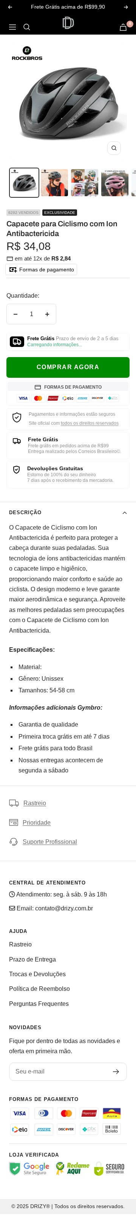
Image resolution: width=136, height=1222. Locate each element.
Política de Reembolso (39, 989)
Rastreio (34, 803)
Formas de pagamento (46, 270)
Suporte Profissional (50, 842)
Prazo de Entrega (32, 959)
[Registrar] (116, 1071)
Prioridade (37, 822)
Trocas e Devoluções (37, 974)
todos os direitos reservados (90, 423)
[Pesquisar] (26, 27)
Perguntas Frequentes (39, 1004)
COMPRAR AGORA (68, 367)
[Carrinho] (123, 27)
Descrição (25, 512)
